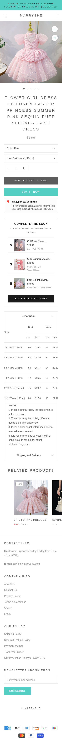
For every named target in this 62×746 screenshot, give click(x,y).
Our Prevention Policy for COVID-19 (24, 657)
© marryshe (31, 708)
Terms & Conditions (15, 601)
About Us (9, 584)
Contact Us (10, 589)
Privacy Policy (12, 596)
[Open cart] (57, 15)
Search (8, 607)
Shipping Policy (12, 633)
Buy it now (31, 192)
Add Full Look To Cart (31, 298)
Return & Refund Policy (17, 639)
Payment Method (13, 645)
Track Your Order (14, 651)
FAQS (7, 613)
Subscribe (17, 691)
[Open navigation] (5, 15)
